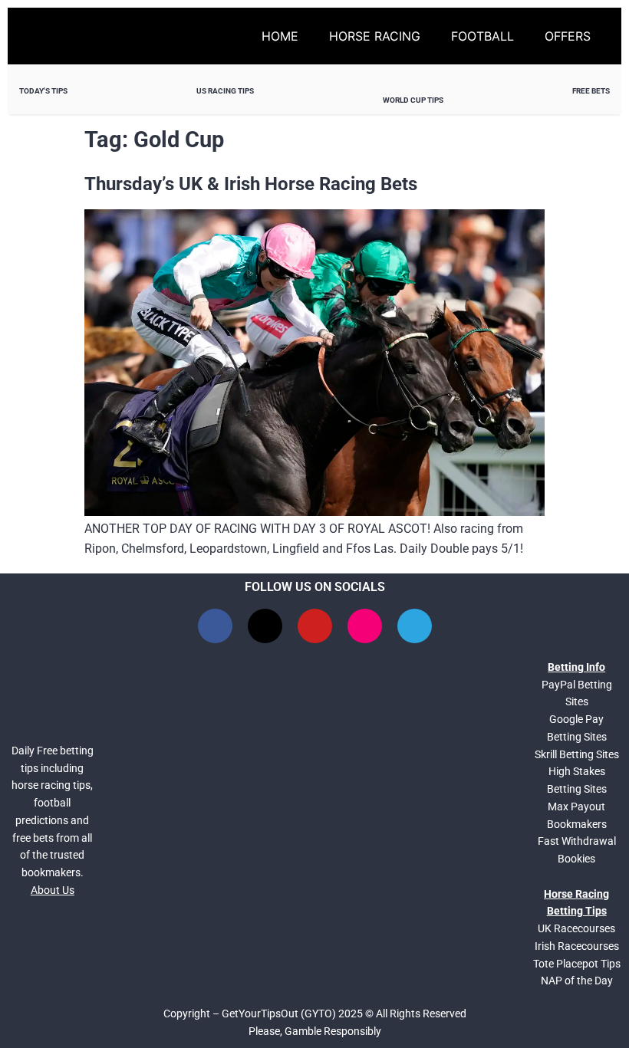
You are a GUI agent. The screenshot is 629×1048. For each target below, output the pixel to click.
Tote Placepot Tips (577, 964)
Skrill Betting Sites (577, 754)
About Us (52, 890)
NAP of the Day (577, 980)
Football (482, 36)
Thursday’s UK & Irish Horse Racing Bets (250, 184)
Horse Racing (374, 36)
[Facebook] (215, 626)
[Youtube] (315, 626)
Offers (568, 36)
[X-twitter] (265, 626)
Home (280, 36)
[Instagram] (364, 626)
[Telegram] (414, 626)
